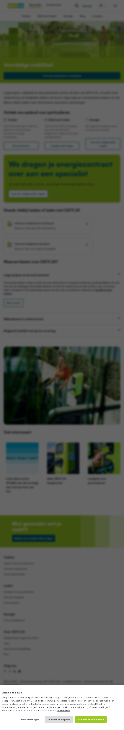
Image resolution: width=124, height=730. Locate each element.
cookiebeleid (63, 710)
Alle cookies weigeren (59, 719)
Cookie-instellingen (29, 719)
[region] (62, 707)
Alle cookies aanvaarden (91, 719)
